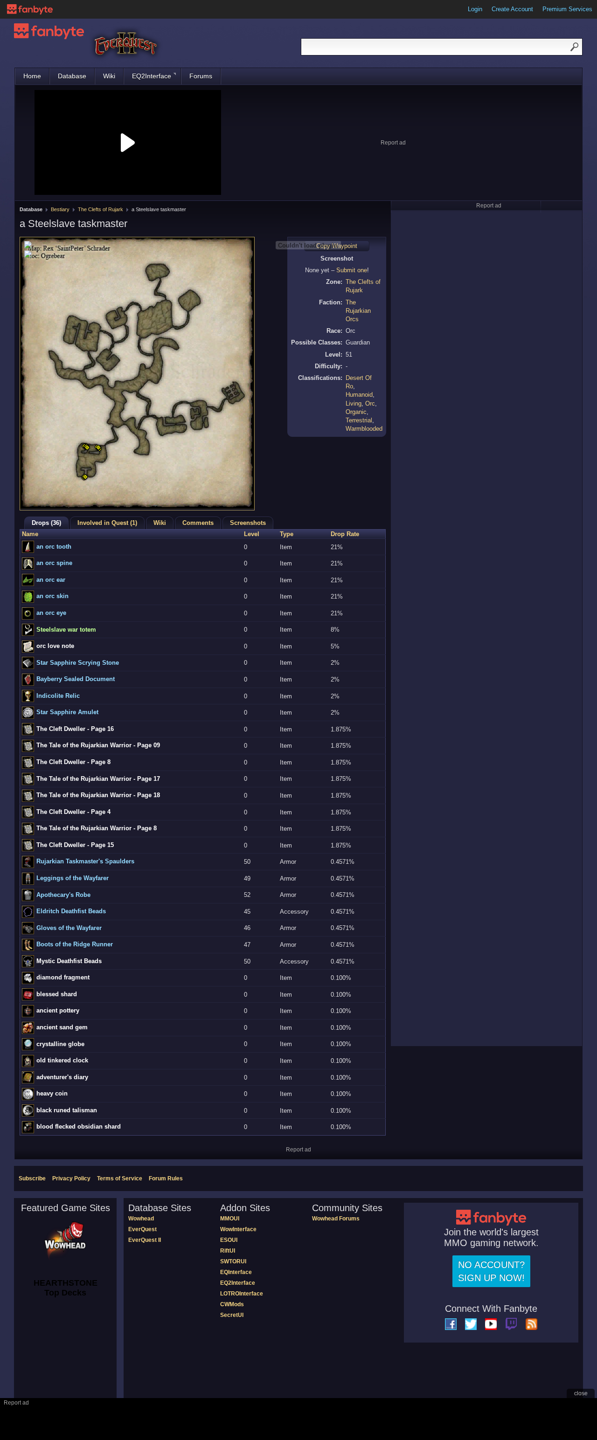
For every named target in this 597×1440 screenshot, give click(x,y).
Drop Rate (345, 534)
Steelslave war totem (66, 629)
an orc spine (54, 562)
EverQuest (142, 1229)
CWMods (232, 1304)
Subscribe (32, 1178)
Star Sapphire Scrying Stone (77, 662)
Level (251, 534)
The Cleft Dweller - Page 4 (73, 811)
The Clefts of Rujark (100, 209)
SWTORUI (233, 1261)
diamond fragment (63, 977)
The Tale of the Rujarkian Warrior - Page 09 (98, 745)
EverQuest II (144, 1240)
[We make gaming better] (30, 9)
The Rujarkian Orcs (358, 311)
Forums (200, 76)
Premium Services (567, 9)
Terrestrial (359, 420)
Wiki (109, 76)
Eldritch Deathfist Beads (71, 911)
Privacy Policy (71, 1178)
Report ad (393, 142)
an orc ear (50, 579)
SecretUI (231, 1315)
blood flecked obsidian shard (78, 1126)
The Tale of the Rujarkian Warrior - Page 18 (98, 795)
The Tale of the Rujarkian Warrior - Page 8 (96, 828)
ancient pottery (57, 1010)
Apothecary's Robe (63, 894)
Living (353, 403)
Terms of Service (119, 1178)
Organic (356, 411)
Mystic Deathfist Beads (69, 961)
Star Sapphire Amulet (67, 712)
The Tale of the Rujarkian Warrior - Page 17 (98, 778)
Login (475, 9)
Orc (370, 403)
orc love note (55, 645)
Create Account (512, 9)
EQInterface (236, 1272)
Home (32, 76)
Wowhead (141, 1218)
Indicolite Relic (58, 695)
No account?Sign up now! (491, 1271)
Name (30, 534)
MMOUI (229, 1218)
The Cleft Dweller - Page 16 (75, 728)
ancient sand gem (62, 1027)
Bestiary (60, 209)
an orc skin (52, 596)
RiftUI (227, 1250)
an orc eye (51, 612)
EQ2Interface (151, 76)
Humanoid (359, 394)
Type (286, 534)
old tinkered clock (62, 1060)
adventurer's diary (62, 1077)
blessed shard (56, 994)
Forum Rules (166, 1178)
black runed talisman (66, 1110)
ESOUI (228, 1240)
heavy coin (52, 1093)
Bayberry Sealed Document (75, 678)
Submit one (351, 270)
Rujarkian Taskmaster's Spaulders (85, 861)
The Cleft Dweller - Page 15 (75, 844)
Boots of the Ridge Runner (74, 944)
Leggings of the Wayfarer (72, 878)
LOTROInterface (241, 1293)
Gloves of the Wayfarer (69, 927)
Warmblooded (364, 428)
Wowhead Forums (336, 1218)
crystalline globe (60, 1043)
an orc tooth (53, 546)
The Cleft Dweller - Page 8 (73, 761)
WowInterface (238, 1229)
